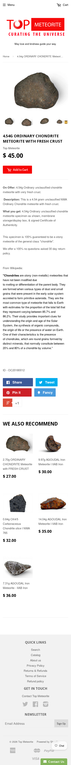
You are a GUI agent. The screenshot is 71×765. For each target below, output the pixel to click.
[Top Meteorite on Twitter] (25, 705)
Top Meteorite (25, 741)
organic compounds (46, 325)
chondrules (13, 339)
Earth (59, 330)
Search (35, 650)
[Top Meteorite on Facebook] (35, 705)
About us (35, 660)
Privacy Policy (35, 665)
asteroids (40, 298)
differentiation (27, 284)
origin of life (14, 330)
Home (6, 56)
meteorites (56, 275)
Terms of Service (35, 676)
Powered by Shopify (48, 741)
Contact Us (55, 761)
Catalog (35, 655)
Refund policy (35, 681)
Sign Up (61, 723)
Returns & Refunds (35, 671)
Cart (65, 5)
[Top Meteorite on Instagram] (46, 705)
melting (10, 284)
